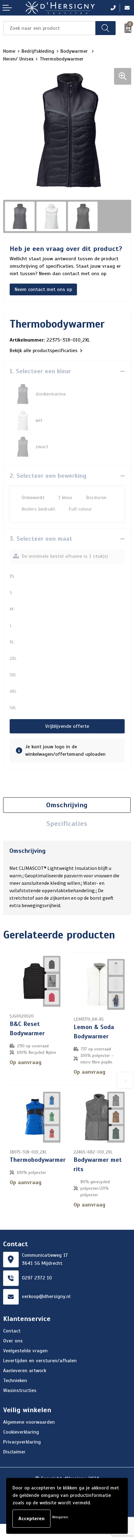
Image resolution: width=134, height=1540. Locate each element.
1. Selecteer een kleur (40, 371)
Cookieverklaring (21, 1432)
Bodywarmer (74, 51)
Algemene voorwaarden (29, 1422)
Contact (12, 1331)
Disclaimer (14, 1452)
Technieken (15, 1380)
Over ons (13, 1341)
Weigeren (60, 1517)
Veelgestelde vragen (25, 1351)
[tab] (67, 805)
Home (9, 51)
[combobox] (49, 28)
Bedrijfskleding (38, 51)
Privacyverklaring (22, 1442)
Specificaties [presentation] (66, 823)
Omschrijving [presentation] (67, 805)
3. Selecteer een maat (41, 539)
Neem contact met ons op (43, 289)
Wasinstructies (19, 1390)
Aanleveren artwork (24, 1371)
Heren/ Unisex (18, 59)
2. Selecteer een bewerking (48, 476)
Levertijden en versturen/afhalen (40, 1361)
